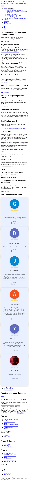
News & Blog (7, 436)
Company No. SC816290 (10, 461)
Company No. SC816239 (10, 456)
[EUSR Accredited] (8, 388)
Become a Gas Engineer (9, 422)
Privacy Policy (20, 413)
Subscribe (17, 406)
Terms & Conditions (8, 447)
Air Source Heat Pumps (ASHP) (11, 426)
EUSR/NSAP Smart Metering (11, 424)
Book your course (5, 92)
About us (6, 435)
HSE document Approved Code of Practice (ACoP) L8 (12, 51)
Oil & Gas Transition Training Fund (12, 419)
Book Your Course (5, 41)
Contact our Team (5, 191)
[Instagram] (4, 469)
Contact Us (3, 396)
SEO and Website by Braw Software (11, 479)
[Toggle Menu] (5, 29)
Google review (15, 223)
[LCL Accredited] (8, 387)
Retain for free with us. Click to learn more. (13, 2)
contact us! (6, 82)
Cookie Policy (7, 445)
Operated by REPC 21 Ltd (10, 460)
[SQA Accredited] (8, 390)
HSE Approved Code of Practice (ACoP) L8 (14, 128)
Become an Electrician (9, 423)
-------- (5, 457)
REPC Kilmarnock (8, 458)
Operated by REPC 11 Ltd (10, 454)
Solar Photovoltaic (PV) (9, 427)
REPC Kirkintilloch (8, 453)
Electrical (6, 428)
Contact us (6, 437)
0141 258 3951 (7, 473)
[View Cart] (4, 27)
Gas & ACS (6, 420)
